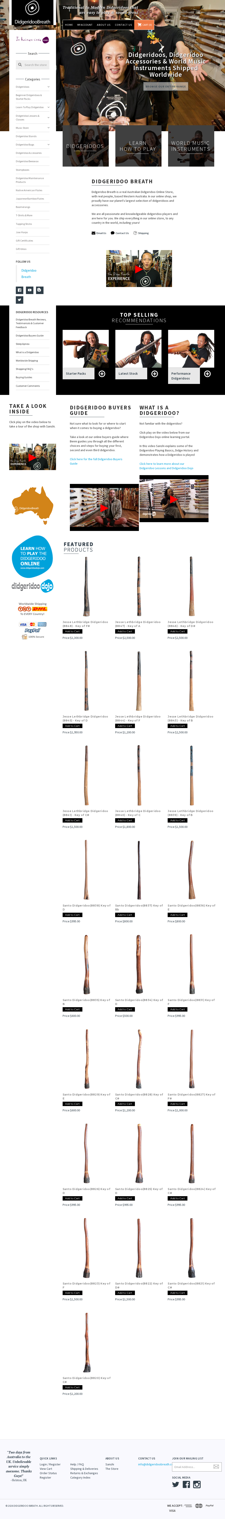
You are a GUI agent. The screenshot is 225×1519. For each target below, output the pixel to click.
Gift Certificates (24, 240)
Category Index (80, 1477)
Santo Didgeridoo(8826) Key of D (86, 1191)
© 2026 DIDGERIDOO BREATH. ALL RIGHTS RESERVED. (34, 1505)
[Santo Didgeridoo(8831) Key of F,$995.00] (191, 964)
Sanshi (109, 1464)
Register (45, 1477)
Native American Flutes (29, 190)
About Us (104, 24)
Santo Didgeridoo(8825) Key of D (139, 1191)
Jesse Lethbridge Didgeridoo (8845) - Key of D (85, 718)
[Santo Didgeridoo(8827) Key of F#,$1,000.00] (191, 1059)
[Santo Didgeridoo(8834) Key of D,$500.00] (139, 964)
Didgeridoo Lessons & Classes (27, 117)
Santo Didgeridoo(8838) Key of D (87, 907)
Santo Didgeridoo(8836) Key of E (191, 907)
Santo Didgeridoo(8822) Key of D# (139, 1285)
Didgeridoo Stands (26, 136)
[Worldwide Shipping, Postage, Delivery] (32, 609)
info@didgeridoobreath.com (157, 1464)
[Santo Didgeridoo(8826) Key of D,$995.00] (86, 1153)
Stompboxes (22, 169)
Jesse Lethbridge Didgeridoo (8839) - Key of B (190, 813)
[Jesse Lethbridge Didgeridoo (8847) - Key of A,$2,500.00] (139, 586)
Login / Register (50, 1464)
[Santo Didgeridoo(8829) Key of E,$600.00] (86, 1059)
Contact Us (123, 24)
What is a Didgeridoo (27, 352)
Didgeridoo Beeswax (27, 161)
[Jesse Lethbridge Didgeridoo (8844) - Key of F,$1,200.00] (139, 681)
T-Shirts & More (24, 215)
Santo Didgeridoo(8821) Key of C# (191, 1285)
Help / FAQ (77, 1464)
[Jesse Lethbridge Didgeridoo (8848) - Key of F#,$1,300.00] (86, 586)
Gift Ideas (21, 249)
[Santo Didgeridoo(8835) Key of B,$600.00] (86, 964)
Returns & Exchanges (84, 1473)
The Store (111, 1469)
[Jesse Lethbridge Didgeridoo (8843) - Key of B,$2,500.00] (191, 681)
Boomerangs (23, 207)
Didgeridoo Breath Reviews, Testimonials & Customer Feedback (31, 323)
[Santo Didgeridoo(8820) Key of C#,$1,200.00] (86, 1342)
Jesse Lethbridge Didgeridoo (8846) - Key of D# (190, 624)
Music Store (22, 127)
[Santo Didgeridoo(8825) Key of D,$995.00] (139, 1153)
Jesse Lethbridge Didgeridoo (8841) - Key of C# (85, 813)
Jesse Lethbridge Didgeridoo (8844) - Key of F (138, 718)
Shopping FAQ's (24, 369)
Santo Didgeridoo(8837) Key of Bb (139, 907)
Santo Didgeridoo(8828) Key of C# (139, 1096)
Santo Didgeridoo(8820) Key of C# (87, 1380)
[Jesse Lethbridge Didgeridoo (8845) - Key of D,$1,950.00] (86, 681)
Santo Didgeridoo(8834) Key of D (139, 1002)
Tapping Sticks (24, 223)
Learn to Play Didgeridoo (30, 107)
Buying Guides (24, 377)
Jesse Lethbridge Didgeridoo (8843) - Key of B (190, 718)
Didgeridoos (22, 86)
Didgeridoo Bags (25, 144)
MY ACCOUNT (85, 24)
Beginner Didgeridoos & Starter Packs (29, 96)
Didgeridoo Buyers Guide (30, 335)
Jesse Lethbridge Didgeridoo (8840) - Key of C (138, 813)
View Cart (46, 1469)
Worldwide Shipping (27, 360)
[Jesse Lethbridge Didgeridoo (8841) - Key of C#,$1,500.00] (86, 775)
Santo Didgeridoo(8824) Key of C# (192, 1191)
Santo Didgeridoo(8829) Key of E (86, 1096)
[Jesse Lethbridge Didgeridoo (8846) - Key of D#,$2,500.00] (191, 586)
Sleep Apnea (22, 343)
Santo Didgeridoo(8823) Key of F (86, 1285)
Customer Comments (28, 385)
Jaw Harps (22, 232)
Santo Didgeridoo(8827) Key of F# (191, 1096)
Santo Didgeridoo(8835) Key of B (86, 1002)
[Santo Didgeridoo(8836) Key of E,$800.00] (191, 870)
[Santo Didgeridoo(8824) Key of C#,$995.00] (191, 1153)
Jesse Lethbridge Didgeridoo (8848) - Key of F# (85, 624)
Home (69, 24)
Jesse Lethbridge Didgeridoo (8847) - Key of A (138, 624)
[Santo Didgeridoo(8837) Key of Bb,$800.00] (139, 870)
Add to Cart (72, 631)
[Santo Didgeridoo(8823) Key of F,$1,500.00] (86, 1248)
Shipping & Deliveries (84, 1469)
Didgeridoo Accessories (29, 152)
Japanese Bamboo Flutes (30, 198)
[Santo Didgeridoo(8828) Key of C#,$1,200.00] (139, 1059)
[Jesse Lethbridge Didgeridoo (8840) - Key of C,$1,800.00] (139, 775)
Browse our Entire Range (166, 86)
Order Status (48, 1473)
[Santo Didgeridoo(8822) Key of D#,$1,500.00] (139, 1248)
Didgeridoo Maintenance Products (30, 180)
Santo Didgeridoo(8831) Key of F (191, 1002)
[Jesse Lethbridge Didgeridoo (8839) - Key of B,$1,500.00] (191, 775)
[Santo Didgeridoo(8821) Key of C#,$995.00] (191, 1248)
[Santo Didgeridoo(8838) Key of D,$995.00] (86, 870)
